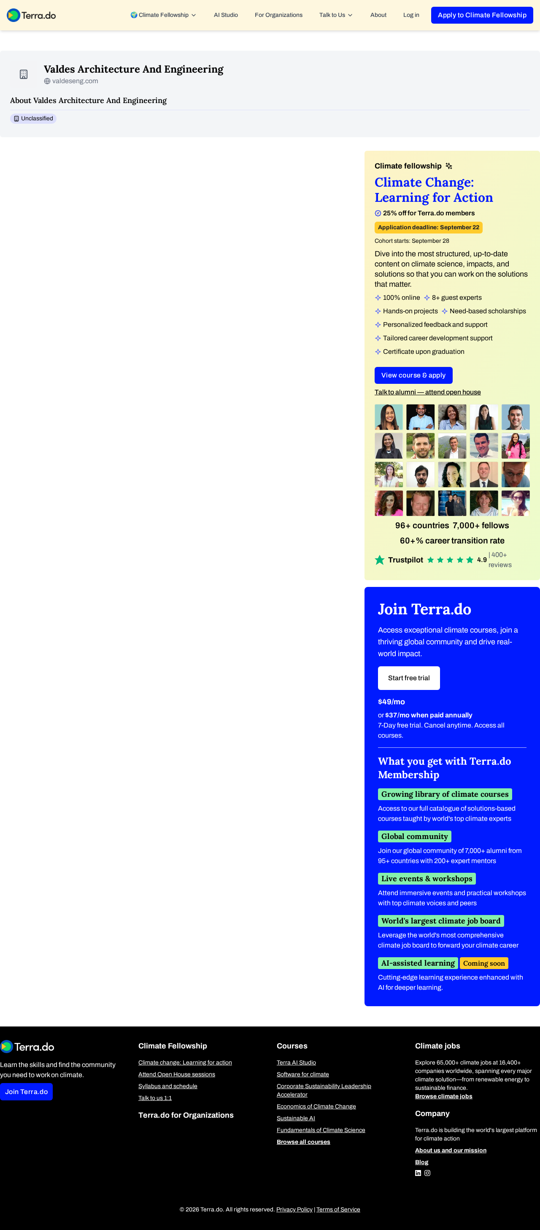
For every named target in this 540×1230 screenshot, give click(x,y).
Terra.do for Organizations (186, 1115)
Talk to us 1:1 (155, 1098)
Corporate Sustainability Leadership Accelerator (324, 1090)
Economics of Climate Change (316, 1106)
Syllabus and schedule (167, 1086)
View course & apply (413, 375)
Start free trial (409, 678)
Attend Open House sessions (176, 1074)
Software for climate (303, 1074)
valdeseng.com (75, 80)
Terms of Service (338, 1209)
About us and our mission (450, 1150)
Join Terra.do (26, 1091)
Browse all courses (303, 1142)
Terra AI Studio (296, 1062)
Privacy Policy (294, 1209)
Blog (422, 1162)
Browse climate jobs (443, 1096)
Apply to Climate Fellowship (482, 15)
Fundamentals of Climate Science (321, 1130)
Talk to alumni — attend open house (428, 392)
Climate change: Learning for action (185, 1062)
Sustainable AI (296, 1118)
